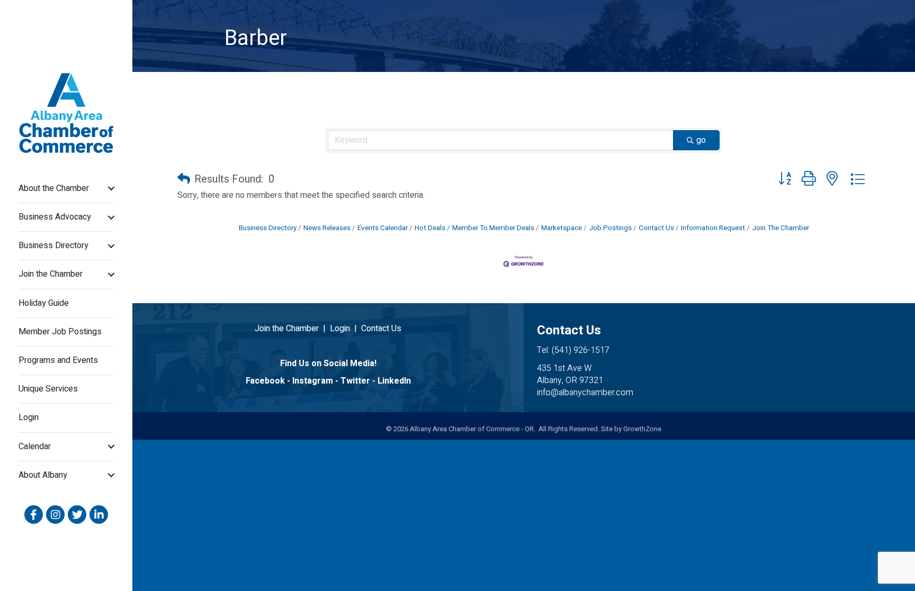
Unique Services (48, 389)
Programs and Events (58, 360)
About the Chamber (54, 188)
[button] (183, 179)
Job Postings (610, 228)
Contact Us (656, 228)
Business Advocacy (55, 217)
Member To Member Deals (493, 228)
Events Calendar (382, 228)
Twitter (355, 381)
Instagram (312, 381)
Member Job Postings (60, 331)
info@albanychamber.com (585, 392)
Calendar (35, 446)
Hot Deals (430, 228)
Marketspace (561, 228)
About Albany (43, 475)
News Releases (327, 228)
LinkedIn (394, 381)
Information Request (713, 228)
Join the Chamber (51, 274)
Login (29, 417)
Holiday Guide (44, 303)
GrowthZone (642, 429)
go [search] (701, 140)
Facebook (265, 381)
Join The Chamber (780, 228)
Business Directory (53, 245)
